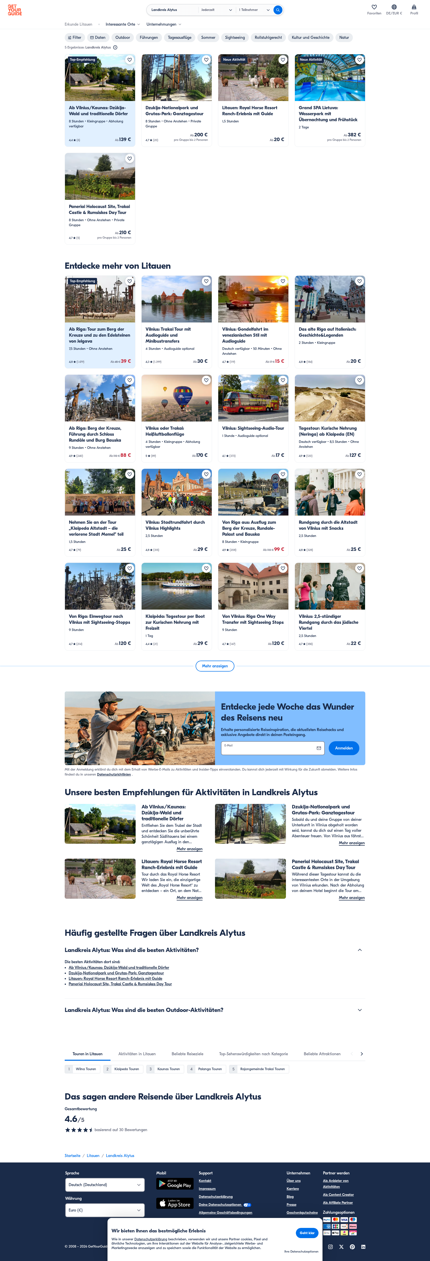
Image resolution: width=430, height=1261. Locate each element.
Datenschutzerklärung (216, 1197)
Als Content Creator (338, 1195)
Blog (290, 1197)
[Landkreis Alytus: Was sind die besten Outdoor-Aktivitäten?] (359, 1009)
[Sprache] (394, 7)
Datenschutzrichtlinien (114, 774)
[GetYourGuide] (15, 10)
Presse (291, 1205)
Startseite (72, 1156)
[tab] (87, 1054)
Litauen (93, 1156)
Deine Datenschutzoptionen (220, 1205)
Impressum (207, 1189)
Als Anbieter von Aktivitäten (336, 1184)
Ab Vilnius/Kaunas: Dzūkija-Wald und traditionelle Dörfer (119, 967)
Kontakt (205, 1181)
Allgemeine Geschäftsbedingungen (225, 1212)
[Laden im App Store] (175, 1204)
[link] (100, 100)
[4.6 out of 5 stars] (80, 1130)
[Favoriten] (374, 7)
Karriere (293, 1189)
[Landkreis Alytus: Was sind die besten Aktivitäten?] (359, 950)
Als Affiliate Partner (338, 1203)
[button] (100, 100)
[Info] (115, 47)
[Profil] (414, 7)
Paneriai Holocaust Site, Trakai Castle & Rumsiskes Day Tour (120, 984)
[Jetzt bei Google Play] (175, 1184)
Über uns (294, 1181)
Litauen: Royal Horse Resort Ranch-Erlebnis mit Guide (115, 978)
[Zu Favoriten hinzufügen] (129, 59)
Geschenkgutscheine (302, 1212)
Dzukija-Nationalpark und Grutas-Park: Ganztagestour (116, 973)
